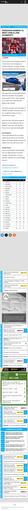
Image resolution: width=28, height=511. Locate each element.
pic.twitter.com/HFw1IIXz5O (10, 167)
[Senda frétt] (10, 235)
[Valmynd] (25, 1)
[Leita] (21, 1)
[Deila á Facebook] (2, 235)
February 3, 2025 (7, 174)
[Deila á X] (6, 235)
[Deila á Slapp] (14, 235)
